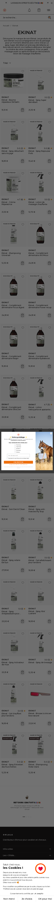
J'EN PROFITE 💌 (18, 462)
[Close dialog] (51, 433)
